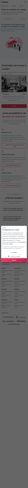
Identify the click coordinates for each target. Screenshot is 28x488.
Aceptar (14, 260)
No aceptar (14, 252)
